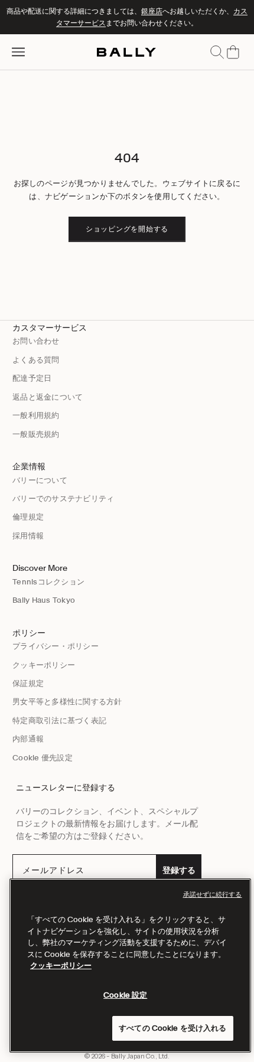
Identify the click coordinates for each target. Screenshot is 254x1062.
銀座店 (151, 10)
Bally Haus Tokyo (43, 600)
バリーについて (39, 480)
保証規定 (28, 683)
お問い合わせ (36, 341)
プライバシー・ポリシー (55, 646)
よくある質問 (36, 360)
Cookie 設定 (125, 995)
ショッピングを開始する (127, 228)
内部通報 (28, 739)
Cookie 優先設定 (42, 758)
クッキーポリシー (43, 665)
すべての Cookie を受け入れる (172, 1028)
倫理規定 (28, 517)
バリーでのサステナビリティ (63, 499)
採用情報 (28, 536)
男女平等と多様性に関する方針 (67, 702)
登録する (179, 870)
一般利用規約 (36, 415)
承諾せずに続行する (212, 894)
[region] (130, 965)
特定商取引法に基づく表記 (59, 720)
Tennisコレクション (48, 582)
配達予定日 (31, 378)
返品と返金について (47, 397)
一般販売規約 (36, 434)
